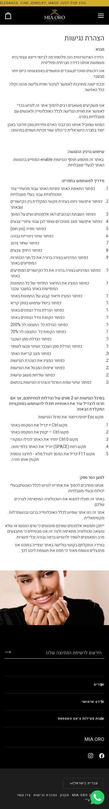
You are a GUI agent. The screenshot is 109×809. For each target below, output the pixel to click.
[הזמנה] (13, 15)
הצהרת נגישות (45, 795)
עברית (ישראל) (85, 783)
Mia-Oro (80, 795)
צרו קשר (24, 795)
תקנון (64, 795)
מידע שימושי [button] (93, 701)
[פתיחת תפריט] (95, 15)
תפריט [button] (99, 684)
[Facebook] (101, 755)
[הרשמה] (12, 652)
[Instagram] (90, 755)
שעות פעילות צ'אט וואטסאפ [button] (81, 718)
